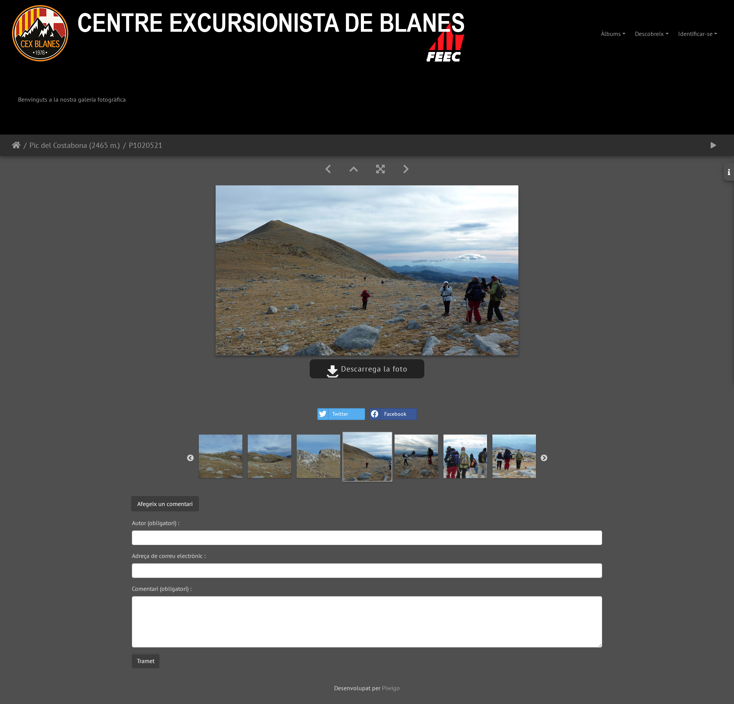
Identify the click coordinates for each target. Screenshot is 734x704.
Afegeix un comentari (165, 504)
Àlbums (611, 33)
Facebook (395, 413)
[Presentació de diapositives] (713, 145)
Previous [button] (190, 458)
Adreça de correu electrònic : (169, 556)
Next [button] (544, 458)
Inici (16, 145)
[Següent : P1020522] (406, 169)
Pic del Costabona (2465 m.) (74, 145)
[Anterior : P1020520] (328, 169)
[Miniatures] (353, 169)
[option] (220, 456)
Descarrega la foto (373, 369)
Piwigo (391, 688)
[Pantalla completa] (380, 169)
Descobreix (649, 33)
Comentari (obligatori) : (162, 588)
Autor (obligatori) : (155, 523)
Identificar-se (695, 33)
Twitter (340, 413)
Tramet (145, 661)
